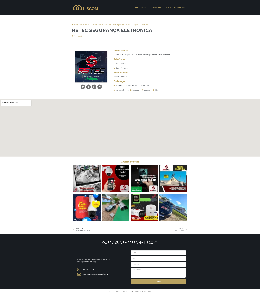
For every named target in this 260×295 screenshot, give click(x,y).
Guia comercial (140, 7)
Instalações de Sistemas (122, 25)
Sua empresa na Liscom (175, 7)
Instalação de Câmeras (102, 25)
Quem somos (156, 7)
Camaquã (78, 36)
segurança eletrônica (141, 25)
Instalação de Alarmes (82, 25)
